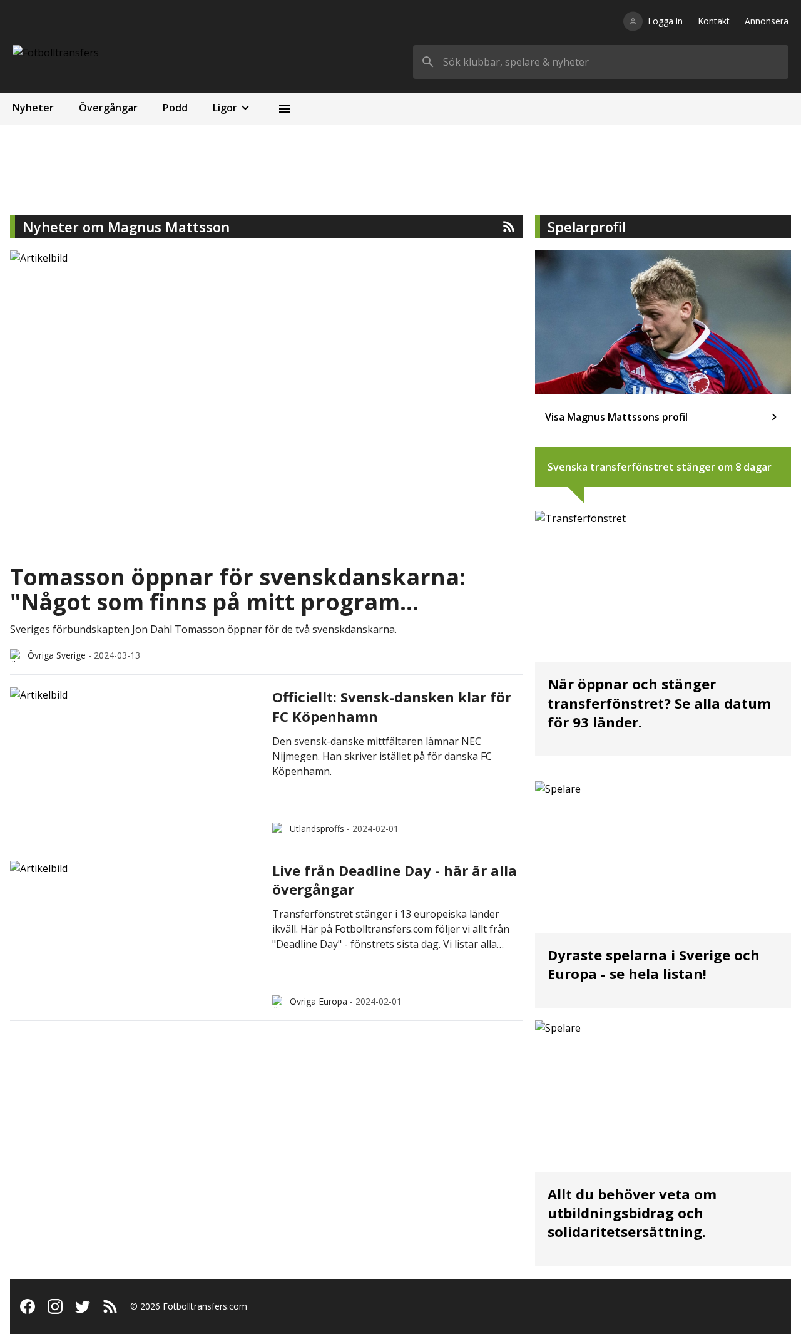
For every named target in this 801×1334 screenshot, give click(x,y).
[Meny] (285, 109)
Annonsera (766, 21)
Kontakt (714, 21)
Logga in (665, 21)
